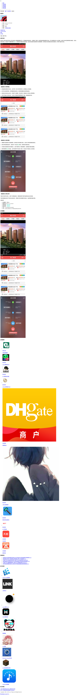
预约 (1, 32)
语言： (4, 26)
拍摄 (11, 688)
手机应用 (4, 5)
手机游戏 (4, 4)
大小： (4, 24)
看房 (7, 148)
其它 (14, 688)
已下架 (1, 33)
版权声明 (5, 690)
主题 (3, 688)
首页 (5, 11)
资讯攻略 (4, 6)
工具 (1, 688)
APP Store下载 (3, 31)
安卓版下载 (2, 30)
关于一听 (2, 690)
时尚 (12, 688)
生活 (7, 688)
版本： (4, 25)
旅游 (5, 688)
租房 (18, 144)
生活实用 (9, 11)
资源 (15, 41)
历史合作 (12, 690)
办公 (9, 688)
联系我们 (9, 690)
